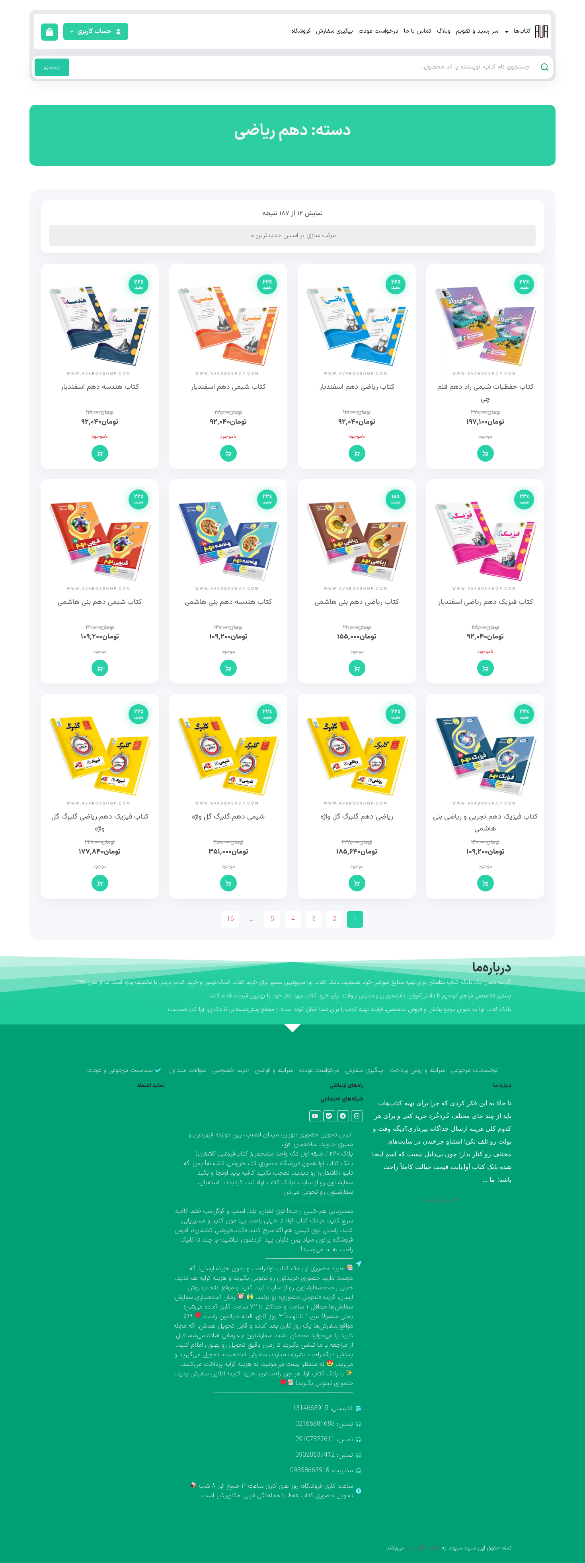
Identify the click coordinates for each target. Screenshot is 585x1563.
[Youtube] (315, 1116)
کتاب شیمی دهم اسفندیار (228, 387)
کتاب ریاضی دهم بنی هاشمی (357, 602)
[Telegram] (343, 1116)
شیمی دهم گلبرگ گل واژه (228, 817)
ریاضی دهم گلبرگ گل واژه (356, 817)
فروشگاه (300, 31)
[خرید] (485, 453)
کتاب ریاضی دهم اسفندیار (357, 387)
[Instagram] (357, 1116)
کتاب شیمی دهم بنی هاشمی (100, 602)
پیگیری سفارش (334, 31)
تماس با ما (417, 31)
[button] (95, 31)
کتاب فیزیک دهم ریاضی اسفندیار (485, 602)
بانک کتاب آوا (423, 1548)
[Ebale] (329, 1116)
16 (230, 919)
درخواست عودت (378, 31)
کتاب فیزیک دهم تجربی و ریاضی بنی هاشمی (485, 822)
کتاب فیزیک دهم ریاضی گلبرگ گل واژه (99, 822)
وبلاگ (443, 31)
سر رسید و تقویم (477, 31)
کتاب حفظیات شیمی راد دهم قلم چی (485, 393)
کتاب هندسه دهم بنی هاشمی (228, 602)
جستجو (51, 67)
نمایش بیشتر (441, 1200)
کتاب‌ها (522, 31)
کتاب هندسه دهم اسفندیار (100, 387)
